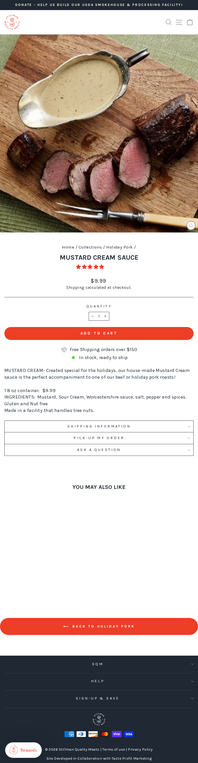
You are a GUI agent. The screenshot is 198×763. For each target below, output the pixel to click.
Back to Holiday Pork (102, 626)
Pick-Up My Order (99, 438)
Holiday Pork (119, 247)
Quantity (99, 306)
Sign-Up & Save (98, 698)
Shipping (75, 287)
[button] (90, 267)
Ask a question (99, 450)
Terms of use (114, 749)
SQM (97, 664)
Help (98, 681)
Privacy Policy (140, 749)
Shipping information (99, 426)
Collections (90, 247)
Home (68, 247)
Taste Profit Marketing (132, 758)
